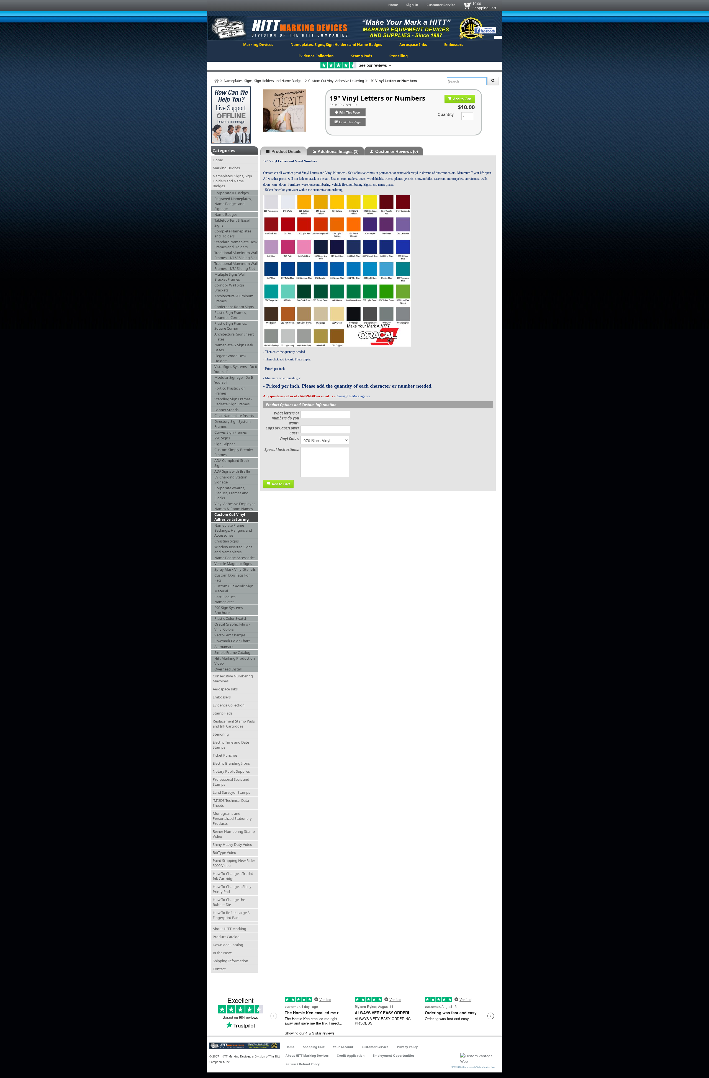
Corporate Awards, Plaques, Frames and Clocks (231, 492)
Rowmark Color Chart (232, 640)
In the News (222, 952)
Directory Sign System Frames (232, 424)
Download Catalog (228, 944)
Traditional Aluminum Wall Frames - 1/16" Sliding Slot (236, 255)
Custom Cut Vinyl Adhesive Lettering (336, 80)
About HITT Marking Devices (307, 1055)
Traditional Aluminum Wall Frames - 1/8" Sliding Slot (236, 266)
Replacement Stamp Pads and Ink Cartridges (234, 724)
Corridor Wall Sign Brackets (229, 288)
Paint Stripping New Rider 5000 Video (234, 863)
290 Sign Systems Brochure (228, 610)
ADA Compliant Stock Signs (231, 463)
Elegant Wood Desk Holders (230, 358)
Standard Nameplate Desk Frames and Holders (236, 244)
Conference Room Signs (234, 306)
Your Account (343, 1047)
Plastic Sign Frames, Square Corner (230, 326)
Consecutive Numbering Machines (233, 678)
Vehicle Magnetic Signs (233, 563)
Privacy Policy (407, 1047)
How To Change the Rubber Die (229, 902)
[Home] (216, 80)
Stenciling (398, 55)
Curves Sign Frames (230, 432)
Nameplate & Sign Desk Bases (233, 347)
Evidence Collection (316, 55)
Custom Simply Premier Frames (233, 452)
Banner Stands (226, 409)
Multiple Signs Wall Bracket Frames (229, 277)
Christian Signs (226, 541)
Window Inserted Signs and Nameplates (233, 549)
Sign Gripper (224, 443)
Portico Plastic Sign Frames (230, 391)
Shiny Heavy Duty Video (232, 844)
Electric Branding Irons (231, 763)
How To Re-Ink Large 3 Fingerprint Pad (231, 915)
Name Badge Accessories (234, 557)
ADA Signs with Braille (232, 471)
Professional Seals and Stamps (231, 782)
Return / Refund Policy (303, 1064)
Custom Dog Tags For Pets (232, 578)
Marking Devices (258, 44)
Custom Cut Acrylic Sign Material (233, 588)
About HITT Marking (229, 928)
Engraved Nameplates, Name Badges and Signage (233, 203)
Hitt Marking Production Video (234, 661)
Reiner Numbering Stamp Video (234, 834)
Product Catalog (226, 936)
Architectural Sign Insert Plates (234, 337)
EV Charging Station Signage (230, 480)
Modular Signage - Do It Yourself (233, 380)
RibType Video (224, 852)
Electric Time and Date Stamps (231, 745)
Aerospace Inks (413, 44)
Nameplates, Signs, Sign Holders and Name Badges (336, 44)
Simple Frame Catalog (232, 652)
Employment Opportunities (393, 1055)
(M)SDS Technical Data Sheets (231, 803)
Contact (219, 968)
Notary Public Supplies (231, 771)
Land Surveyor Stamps (231, 792)
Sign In (412, 4)
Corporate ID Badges (231, 192)
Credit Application (350, 1055)
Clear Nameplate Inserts (234, 415)
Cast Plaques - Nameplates (225, 599)
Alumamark (223, 646)
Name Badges (225, 214)
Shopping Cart (484, 7)
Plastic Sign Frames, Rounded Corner (230, 315)
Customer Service (441, 4)
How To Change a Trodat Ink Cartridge (233, 876)
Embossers (453, 44)
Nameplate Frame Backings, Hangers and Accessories (233, 530)
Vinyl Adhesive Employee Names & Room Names (234, 506)
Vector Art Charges (229, 635)
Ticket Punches (225, 755)
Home (393, 4)
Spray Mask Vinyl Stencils (235, 569)
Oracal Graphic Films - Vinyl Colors (232, 627)
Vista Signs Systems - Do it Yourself (235, 369)
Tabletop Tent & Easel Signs (232, 223)
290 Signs (222, 438)
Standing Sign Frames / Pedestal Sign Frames (233, 401)
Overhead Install (228, 669)
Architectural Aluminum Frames (233, 298)
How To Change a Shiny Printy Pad (232, 889)
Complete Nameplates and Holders (232, 234)
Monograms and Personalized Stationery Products (232, 818)
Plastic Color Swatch (230, 618)
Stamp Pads (361, 55)
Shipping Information (230, 960)
